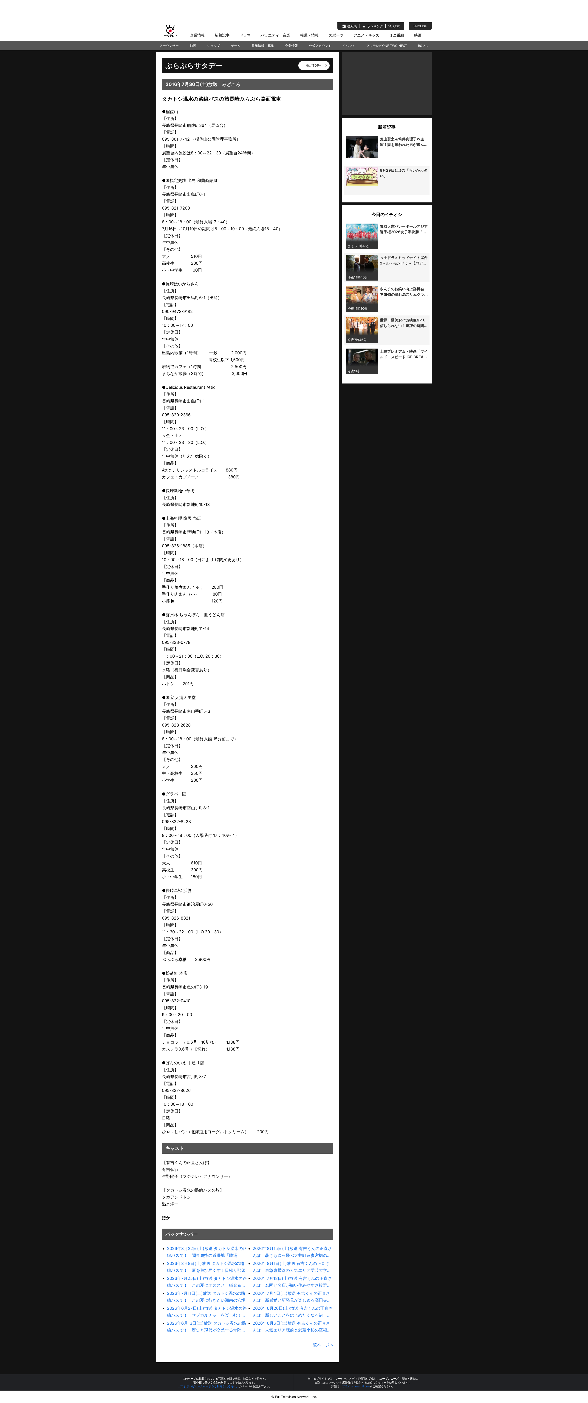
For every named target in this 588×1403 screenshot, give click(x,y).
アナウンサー (169, 46)
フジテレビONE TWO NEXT (386, 46)
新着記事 (222, 35)
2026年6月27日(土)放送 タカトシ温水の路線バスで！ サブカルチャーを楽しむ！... (207, 1312)
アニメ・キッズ (366, 35)
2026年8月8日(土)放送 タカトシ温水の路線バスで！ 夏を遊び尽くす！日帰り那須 (206, 1267)
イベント (348, 46)
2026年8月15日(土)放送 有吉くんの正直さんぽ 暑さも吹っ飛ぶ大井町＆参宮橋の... (292, 1252)
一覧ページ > (321, 1345)
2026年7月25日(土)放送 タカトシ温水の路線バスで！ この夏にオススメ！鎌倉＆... (207, 1282)
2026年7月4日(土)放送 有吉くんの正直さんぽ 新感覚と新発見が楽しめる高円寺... (292, 1297)
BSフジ (423, 46)
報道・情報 (309, 35)
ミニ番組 (396, 35)
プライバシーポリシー (356, 1386)
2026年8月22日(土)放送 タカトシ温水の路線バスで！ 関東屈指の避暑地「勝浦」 (207, 1252)
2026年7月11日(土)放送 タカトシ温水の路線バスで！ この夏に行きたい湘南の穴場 (206, 1297)
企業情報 (197, 35)
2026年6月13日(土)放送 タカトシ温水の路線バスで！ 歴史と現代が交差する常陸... (206, 1326)
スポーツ (336, 35)
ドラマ (245, 35)
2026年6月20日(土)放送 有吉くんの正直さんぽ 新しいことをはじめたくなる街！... (293, 1312)
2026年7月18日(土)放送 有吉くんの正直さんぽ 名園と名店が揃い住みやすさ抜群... (292, 1282)
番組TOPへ (314, 65)
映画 (417, 35)
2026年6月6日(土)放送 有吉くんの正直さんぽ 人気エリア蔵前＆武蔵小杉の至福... (292, 1326)
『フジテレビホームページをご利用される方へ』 (208, 1386)
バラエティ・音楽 (275, 35)
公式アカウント (320, 46)
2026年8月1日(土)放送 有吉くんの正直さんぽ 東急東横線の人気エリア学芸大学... (292, 1267)
